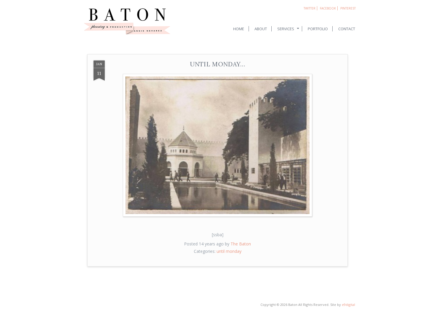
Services (285, 28)
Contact (346, 28)
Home (238, 28)
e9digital (348, 304)
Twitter (309, 8)
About (260, 28)
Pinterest (348, 8)
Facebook (328, 8)
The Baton (241, 244)
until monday (229, 251)
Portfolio (318, 28)
